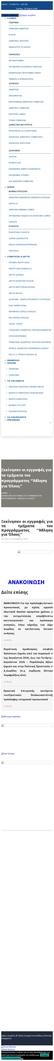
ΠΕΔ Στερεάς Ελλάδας (19, 317)
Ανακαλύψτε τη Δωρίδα (19, 47)
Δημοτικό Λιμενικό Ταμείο (21, 209)
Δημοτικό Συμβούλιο (19, 108)
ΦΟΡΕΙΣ (11, 187)
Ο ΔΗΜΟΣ (11, 18)
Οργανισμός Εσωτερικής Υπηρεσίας (25, 66)
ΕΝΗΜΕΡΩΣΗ (8, 995)
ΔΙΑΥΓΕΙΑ (12, 156)
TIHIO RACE (13, 250)
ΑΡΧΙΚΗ (4, 493)
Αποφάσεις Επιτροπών (19, 143)
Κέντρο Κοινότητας (18, 399)
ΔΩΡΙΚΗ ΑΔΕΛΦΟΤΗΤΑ (18, 238)
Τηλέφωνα (14, 368)
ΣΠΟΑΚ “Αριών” (16, 323)
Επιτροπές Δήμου (17, 114)
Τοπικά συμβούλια (17, 120)
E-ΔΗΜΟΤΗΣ (14, 4)
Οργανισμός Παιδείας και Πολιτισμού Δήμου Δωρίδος (30, 218)
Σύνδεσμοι (14, 375)
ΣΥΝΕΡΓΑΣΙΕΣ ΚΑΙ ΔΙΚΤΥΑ (14, 990)
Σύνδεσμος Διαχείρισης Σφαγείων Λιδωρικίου (30, 342)
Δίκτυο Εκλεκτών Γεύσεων (21, 281)
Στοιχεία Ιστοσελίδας (33, 1035)
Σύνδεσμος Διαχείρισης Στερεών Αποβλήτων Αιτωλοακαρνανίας (30, 333)
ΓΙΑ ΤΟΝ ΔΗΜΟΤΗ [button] (15, 380)
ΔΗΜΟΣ (4, 4)
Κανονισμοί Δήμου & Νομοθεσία (24, 169)
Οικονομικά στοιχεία (19, 175)
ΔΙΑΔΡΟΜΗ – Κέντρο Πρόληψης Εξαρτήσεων (29, 299)
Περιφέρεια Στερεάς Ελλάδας (22, 311)
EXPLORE (24, 4)
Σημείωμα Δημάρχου (19, 28)
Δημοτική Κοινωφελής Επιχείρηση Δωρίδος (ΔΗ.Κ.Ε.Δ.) (29, 200)
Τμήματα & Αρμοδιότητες (21, 79)
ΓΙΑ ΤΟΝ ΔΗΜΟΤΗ (10, 1005)
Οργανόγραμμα (16, 60)
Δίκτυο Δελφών (16, 274)
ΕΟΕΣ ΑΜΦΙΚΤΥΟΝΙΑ (17, 305)
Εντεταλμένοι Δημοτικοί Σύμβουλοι (26, 101)
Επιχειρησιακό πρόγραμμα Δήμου (25, 72)
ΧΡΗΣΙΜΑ (6, 1000)
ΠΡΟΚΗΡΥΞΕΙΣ (15, 162)
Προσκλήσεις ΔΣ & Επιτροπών (23, 130)
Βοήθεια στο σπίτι (17, 405)
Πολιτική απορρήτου (11, 1058)
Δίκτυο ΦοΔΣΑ (16, 293)
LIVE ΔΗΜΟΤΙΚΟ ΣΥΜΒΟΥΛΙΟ (21, 181)
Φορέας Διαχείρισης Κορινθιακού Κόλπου (29, 348)
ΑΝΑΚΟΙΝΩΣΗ (27, 582)
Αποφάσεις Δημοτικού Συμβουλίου (26, 137)
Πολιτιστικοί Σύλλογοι (19, 232)
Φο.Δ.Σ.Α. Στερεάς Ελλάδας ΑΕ (23, 354)
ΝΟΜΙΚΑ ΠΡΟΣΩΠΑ (11, 985)
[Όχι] (22, 1058)
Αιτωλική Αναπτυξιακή (19, 262)
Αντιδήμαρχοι (15, 95)
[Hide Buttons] (8, 1049)
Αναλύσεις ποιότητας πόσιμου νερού (26, 386)
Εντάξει (44, 1055)
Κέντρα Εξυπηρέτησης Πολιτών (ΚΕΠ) (26, 392)
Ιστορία (12, 34)
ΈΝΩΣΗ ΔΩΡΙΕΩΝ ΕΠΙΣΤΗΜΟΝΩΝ (23, 244)
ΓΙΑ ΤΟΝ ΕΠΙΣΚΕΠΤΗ (12, 1010)
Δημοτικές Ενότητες (19, 40)
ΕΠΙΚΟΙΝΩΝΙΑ (13, 420)
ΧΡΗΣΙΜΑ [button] (11, 363)
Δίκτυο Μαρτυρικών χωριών (22, 287)
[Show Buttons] (8, 1046)
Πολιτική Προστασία (18, 411)
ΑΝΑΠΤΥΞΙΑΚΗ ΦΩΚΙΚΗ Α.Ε (20, 268)
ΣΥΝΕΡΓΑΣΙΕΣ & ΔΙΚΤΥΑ (18, 256)
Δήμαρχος (14, 89)
